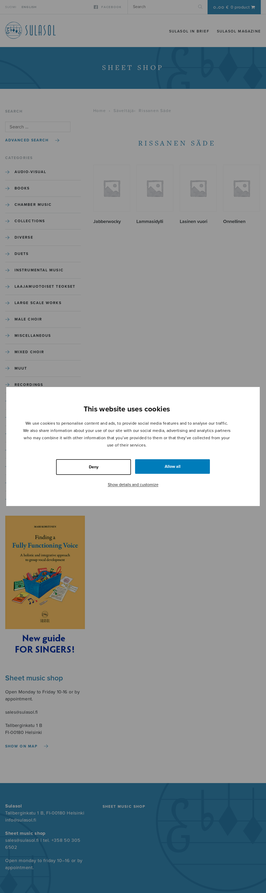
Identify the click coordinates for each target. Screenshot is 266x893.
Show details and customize (133, 484)
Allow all (173, 466)
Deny (93, 467)
